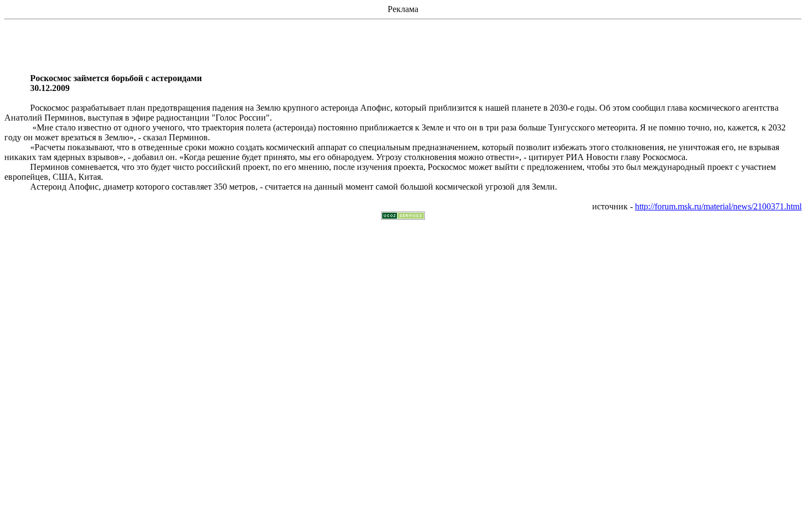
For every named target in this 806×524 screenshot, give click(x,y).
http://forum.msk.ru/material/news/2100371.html (718, 206)
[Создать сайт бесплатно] (403, 216)
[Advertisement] (403, 48)
